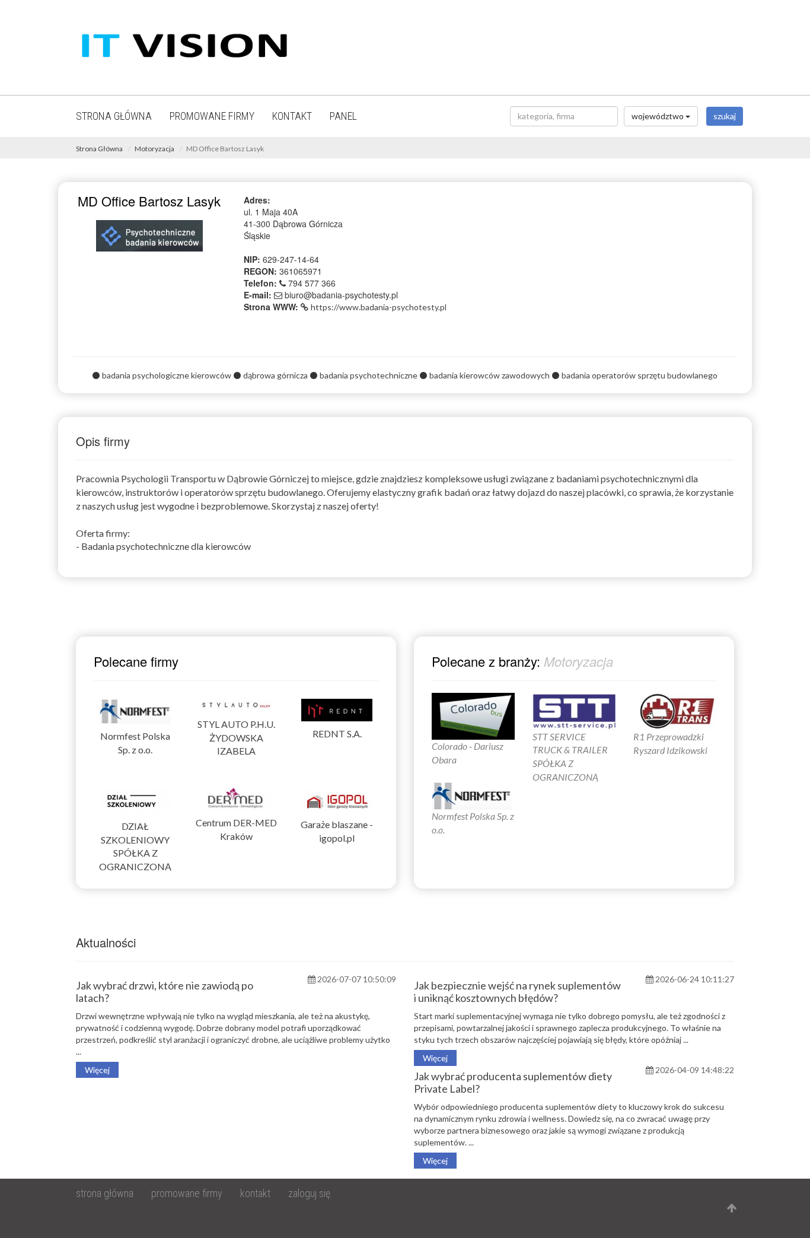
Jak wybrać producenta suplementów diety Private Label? (513, 1082)
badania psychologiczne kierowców (166, 375)
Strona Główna (99, 148)
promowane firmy (212, 116)
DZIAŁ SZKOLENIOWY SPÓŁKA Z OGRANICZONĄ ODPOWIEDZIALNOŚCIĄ (135, 853)
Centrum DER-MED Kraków (236, 829)
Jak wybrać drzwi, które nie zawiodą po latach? (164, 991)
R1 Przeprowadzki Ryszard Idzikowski (670, 743)
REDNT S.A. (337, 733)
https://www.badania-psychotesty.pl (379, 307)
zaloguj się (309, 1193)
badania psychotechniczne (368, 375)
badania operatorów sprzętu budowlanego (639, 375)
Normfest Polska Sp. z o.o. (135, 742)
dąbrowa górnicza (275, 375)
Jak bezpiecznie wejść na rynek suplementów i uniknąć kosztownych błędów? (517, 991)
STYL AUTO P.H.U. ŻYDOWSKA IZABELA (236, 737)
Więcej (97, 1070)
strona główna (114, 116)
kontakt (292, 116)
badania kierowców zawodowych (489, 375)
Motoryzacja (154, 148)
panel (343, 116)
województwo (658, 116)
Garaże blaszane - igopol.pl (337, 831)
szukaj (724, 116)
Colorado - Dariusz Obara (467, 752)
